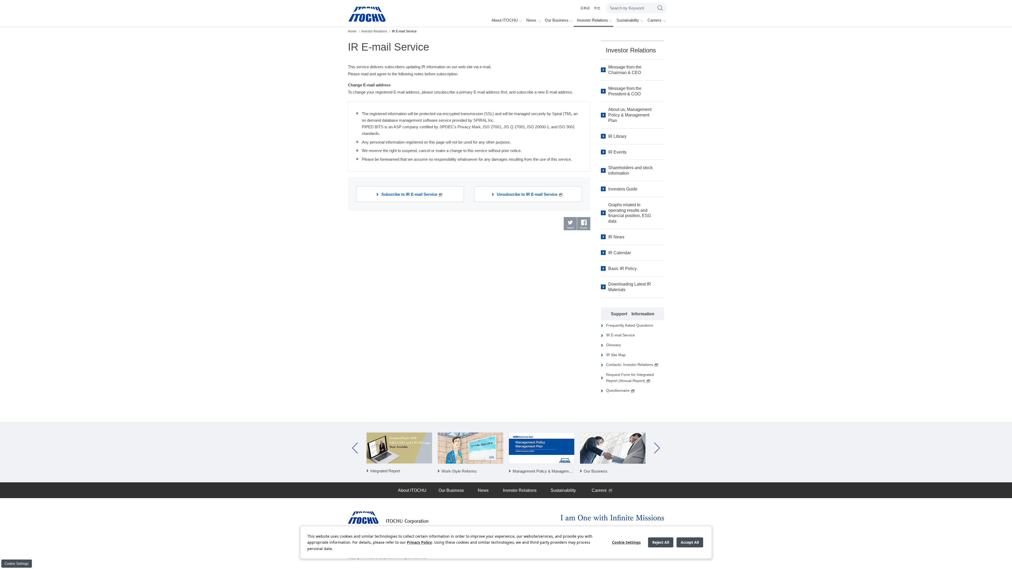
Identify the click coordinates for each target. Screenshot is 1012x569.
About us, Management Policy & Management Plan (629, 115)
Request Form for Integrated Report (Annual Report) (630, 377)
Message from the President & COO (624, 91)
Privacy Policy (419, 542)
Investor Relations (631, 50)
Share (583, 227)
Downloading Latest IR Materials (629, 287)
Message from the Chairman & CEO (624, 70)
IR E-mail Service (620, 335)
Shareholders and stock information (630, 170)
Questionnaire (618, 390)
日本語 (585, 8)
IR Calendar (619, 253)
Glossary (613, 345)
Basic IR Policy (622, 268)
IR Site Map (616, 355)
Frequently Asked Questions (629, 325)
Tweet (570, 227)
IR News (616, 237)
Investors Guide (623, 189)
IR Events (617, 152)
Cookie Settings (16, 564)
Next (657, 448)
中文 (597, 8)
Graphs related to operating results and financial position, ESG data (629, 213)
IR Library (617, 136)
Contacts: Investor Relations (629, 364)
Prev (355, 448)
